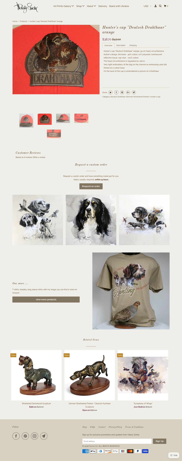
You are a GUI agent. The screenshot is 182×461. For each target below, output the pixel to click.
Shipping (133, 45)
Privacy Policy (115, 427)
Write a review (39, 157)
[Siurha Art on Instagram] (35, 436)
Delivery (102, 6)
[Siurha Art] (26, 8)
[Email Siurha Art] (44, 436)
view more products (46, 299)
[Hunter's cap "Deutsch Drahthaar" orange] (56, 59)
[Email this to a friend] (133, 92)
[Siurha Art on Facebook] (16, 436)
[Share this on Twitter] (110, 92)
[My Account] (156, 6)
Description (121, 45)
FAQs (92, 427)
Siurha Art (93, 446)
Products (23, 21)
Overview (108, 45)
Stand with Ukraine (119, 6)
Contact (101, 427)
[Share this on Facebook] (116, 92)
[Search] (160, 6)
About (90, 6)
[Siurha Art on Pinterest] (26, 436)
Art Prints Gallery (62, 6)
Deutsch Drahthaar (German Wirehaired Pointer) (129, 97)
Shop (79, 6)
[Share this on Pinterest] (122, 92)
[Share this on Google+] (127, 92)
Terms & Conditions (134, 427)
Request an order (91, 186)
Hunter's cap (155, 97)
